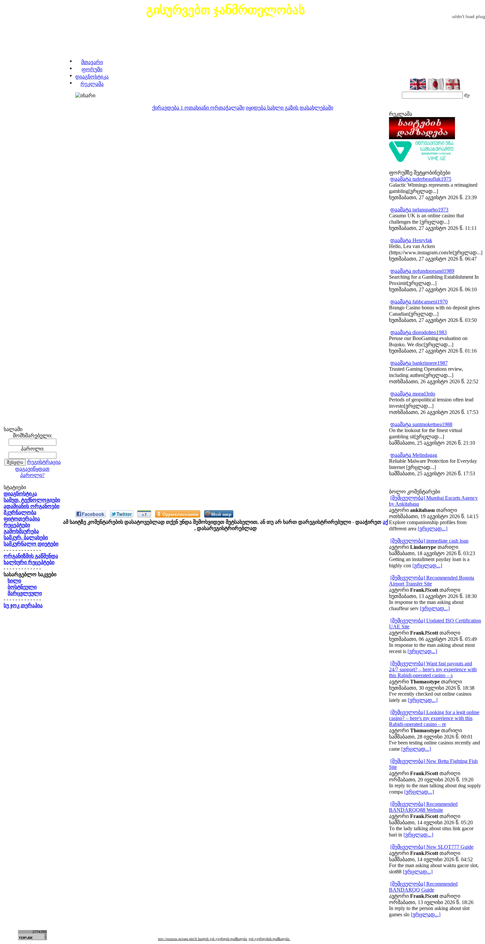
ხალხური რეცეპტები (29, 562)
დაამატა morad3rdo (412, 393)
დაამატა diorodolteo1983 (418, 332)
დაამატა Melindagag (413, 455)
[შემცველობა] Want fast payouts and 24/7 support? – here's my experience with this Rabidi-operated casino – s (433, 669)
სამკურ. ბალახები (26, 537)
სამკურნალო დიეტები (31, 544)
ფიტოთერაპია (22, 518)
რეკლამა (92, 84)
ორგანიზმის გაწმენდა (31, 556)
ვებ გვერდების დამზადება (269, 939)
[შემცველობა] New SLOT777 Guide (431, 847)
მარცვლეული (25, 593)
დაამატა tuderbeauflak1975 (420, 179)
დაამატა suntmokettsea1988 (421, 424)
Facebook (93, 514)
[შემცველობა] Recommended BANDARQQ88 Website (423, 807)
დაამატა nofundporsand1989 (422, 271)
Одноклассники (180, 514)
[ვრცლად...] (432, 528)
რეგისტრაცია (44, 462)
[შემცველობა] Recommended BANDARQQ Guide (423, 887)
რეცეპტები (17, 525)
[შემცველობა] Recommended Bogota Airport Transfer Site (431, 580)
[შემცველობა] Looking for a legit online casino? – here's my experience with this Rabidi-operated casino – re (434, 718)
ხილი (14, 580)
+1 (144, 514)
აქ (385, 522)
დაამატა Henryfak (411, 240)
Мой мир (221, 514)
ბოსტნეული (22, 587)
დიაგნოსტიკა (92, 76)
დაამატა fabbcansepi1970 (419, 301)
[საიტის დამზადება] (422, 137)
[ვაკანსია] (422, 160)
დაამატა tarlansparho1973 (419, 209)
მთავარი (92, 62)
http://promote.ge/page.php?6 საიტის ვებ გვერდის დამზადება (202, 939)
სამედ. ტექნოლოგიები (32, 500)
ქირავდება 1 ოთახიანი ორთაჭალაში (198, 107)
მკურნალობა (20, 512)
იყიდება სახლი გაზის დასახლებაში (289, 107)
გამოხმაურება (21, 531)
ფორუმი (91, 69)
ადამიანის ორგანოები (31, 506)
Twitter (124, 514)
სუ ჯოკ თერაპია (23, 605)
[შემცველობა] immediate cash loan (429, 541)
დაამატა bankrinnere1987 (419, 363)
